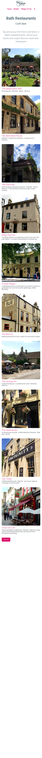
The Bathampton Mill (12, 88)
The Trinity (7, 479)
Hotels (16, 9)
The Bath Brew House (12, 135)
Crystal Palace (8, 283)
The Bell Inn (7, 334)
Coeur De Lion (8, 527)
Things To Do (26, 9)
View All (6, 539)
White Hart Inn (8, 235)
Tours (9, 9)
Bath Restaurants (21, 18)
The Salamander (10, 430)
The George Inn (9, 381)
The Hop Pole (8, 184)
